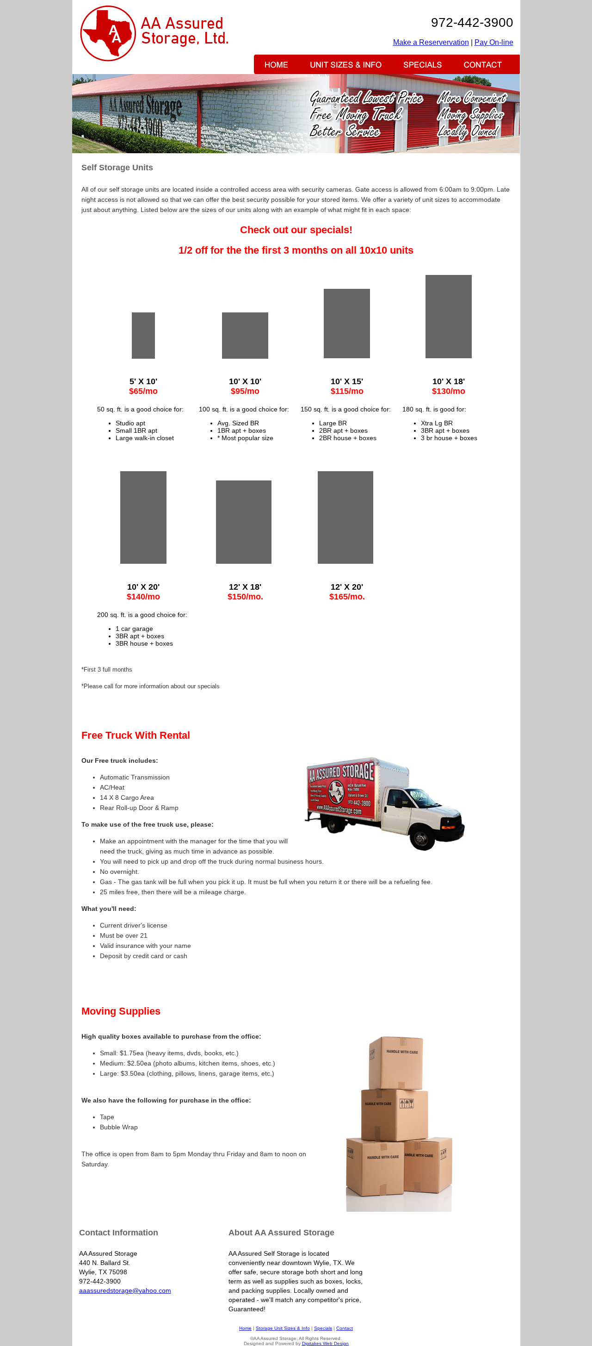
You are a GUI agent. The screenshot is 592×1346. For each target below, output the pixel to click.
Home (245, 1328)
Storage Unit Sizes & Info (283, 1328)
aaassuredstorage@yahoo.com (125, 1290)
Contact (344, 1328)
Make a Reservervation (431, 42)
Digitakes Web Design (325, 1343)
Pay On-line (494, 42)
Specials (323, 1328)
